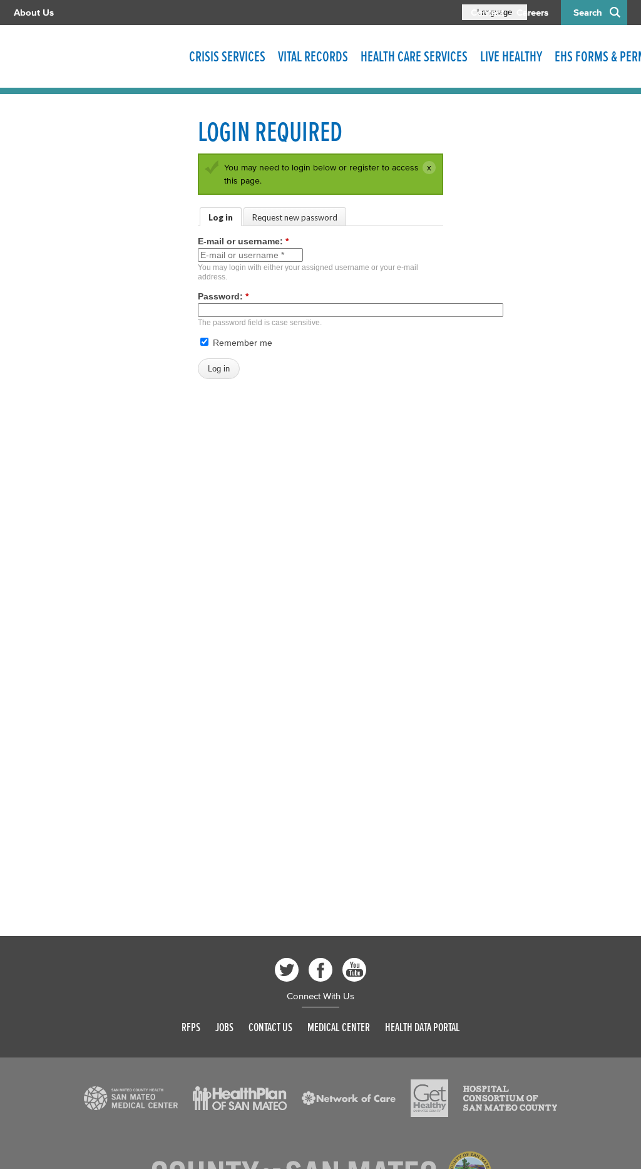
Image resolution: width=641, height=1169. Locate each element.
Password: (223, 296)
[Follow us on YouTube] (354, 970)
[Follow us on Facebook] (320, 970)
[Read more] (131, 1098)
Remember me (241, 343)
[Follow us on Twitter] (287, 970)
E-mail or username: (243, 241)
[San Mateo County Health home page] (95, 56)
